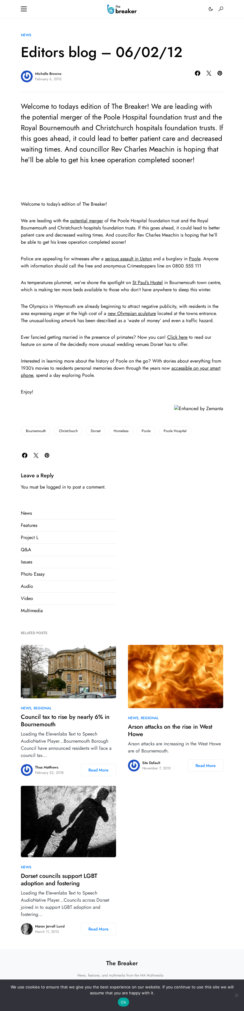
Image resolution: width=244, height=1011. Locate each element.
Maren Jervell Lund (50, 926)
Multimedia (32, 610)
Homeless (121, 431)
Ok (123, 1002)
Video (27, 598)
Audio (27, 586)
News (26, 35)
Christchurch (68, 431)
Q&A (26, 549)
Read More (98, 770)
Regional (42, 708)
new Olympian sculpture (132, 313)
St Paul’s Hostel (147, 282)
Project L (29, 537)
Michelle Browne (48, 73)
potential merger (86, 220)
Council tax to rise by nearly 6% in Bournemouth (65, 720)
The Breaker (122, 963)
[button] (24, 9)
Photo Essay (33, 574)
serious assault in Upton (128, 258)
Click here (177, 337)
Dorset (96, 431)
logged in (56, 487)
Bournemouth (36, 431)
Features (29, 525)
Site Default (151, 763)
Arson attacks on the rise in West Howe (170, 730)
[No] (237, 995)
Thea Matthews (46, 767)
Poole (194, 258)
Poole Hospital (175, 431)
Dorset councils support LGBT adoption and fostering (59, 879)
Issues (26, 561)
